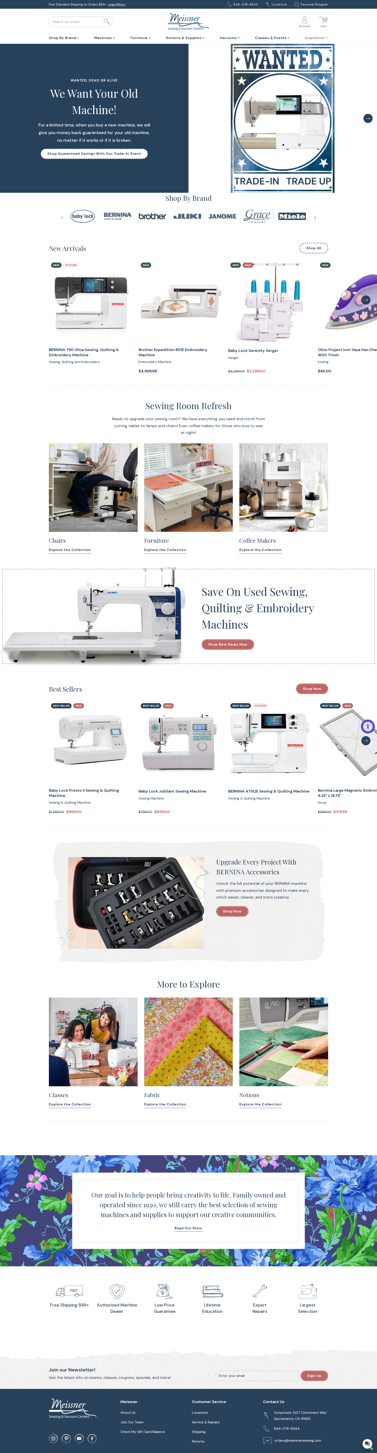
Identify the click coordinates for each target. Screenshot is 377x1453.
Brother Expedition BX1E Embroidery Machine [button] (173, 352)
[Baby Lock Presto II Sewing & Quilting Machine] (90, 742)
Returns (198, 1441)
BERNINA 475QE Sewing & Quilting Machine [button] (269, 791)
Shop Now (312, 688)
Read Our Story (188, 1228)
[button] (64, 37)
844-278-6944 (245, 4)
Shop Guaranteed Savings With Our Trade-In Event (94, 153)
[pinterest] (66, 1438)
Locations (279, 4)
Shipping (199, 1431)
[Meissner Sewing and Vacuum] (188, 22)
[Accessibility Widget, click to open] (368, 726)
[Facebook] (92, 1438)
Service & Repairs (206, 1422)
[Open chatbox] (367, 1444)
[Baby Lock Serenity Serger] (269, 301)
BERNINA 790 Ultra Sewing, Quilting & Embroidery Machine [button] (84, 352)
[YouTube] (79, 1438)
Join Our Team (131, 1422)
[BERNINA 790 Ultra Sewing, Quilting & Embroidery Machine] (90, 301)
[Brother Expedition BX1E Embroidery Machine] (180, 301)
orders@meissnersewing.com (297, 1440)
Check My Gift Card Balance (142, 1431)
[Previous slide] (62, 217)
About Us (112, 4)
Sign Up (314, 1375)
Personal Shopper (314, 4)
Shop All (313, 248)
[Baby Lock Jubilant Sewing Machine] (180, 742)
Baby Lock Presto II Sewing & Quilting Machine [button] (84, 793)
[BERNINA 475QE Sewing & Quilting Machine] (269, 742)
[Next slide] (315, 217)
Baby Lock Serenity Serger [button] (253, 350)
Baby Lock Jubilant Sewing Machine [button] (172, 791)
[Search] (107, 22)
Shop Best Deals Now (227, 644)
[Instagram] (53, 1438)
